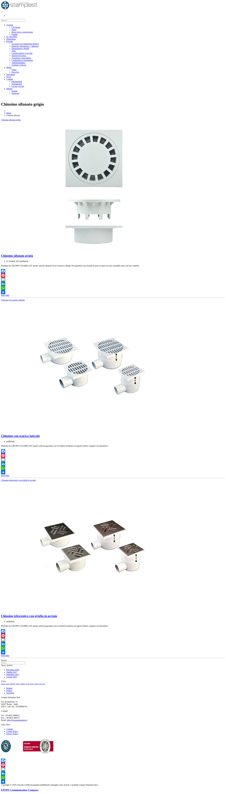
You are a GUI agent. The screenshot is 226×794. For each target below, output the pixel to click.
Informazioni (17, 81)
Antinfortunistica (18, 63)
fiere (43, 684)
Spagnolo (15, 93)
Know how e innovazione (22, 32)
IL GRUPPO (11, 37)
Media (9, 67)
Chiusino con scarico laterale (13, 300)
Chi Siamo (16, 27)
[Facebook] (113, 271)
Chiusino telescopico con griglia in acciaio (18, 480)
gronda (36, 684)
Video (14, 70)
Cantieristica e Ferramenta (22, 60)
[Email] (113, 279)
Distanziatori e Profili (20, 48)
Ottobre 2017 (11, 672)
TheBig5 (12, 684)
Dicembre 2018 (12, 670)
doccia (28, 684)
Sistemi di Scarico (19, 56)
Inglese (14, 91)
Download (10, 74)
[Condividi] (113, 292)
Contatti (9, 79)
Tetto (14, 51)
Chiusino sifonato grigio (11, 120)
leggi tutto (5, 295)
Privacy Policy (12, 734)
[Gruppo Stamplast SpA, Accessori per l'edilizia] (19, 9)
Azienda (9, 25)
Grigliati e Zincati (19, 65)
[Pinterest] (113, 275)
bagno (32, 684)
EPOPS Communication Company (20, 790)
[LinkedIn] (113, 284)
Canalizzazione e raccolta (22, 53)
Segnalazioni (17, 84)
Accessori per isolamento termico (25, 44)
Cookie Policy (12, 731)
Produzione (11, 39)
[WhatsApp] (113, 288)
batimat (3, 684)
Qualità (15, 34)
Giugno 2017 (11, 677)
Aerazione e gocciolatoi (21, 58)
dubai (17, 684)
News (8, 77)
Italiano (9, 89)
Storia (14, 30)
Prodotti (9, 41)
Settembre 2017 (12, 674)
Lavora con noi (18, 86)
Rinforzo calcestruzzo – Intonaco (25, 46)
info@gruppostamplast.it (17, 720)
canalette (22, 684)
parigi (8, 684)
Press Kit (15, 72)
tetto (40, 684)
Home (8, 113)
